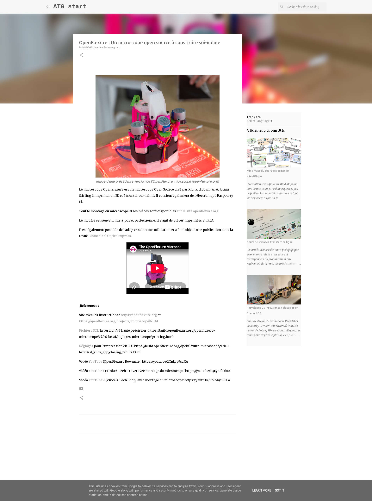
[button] (81, 55)
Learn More (261, 490)
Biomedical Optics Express (110, 236)
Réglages (86, 346)
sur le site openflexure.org (197, 211)
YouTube (95, 361)
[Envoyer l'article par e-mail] (81, 390)
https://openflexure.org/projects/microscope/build (118, 321)
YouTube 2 (97, 380)
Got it (279, 490)
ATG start (69, 6)
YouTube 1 (97, 371)
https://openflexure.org (139, 315)
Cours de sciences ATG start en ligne (270, 242)
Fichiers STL (89, 330)
